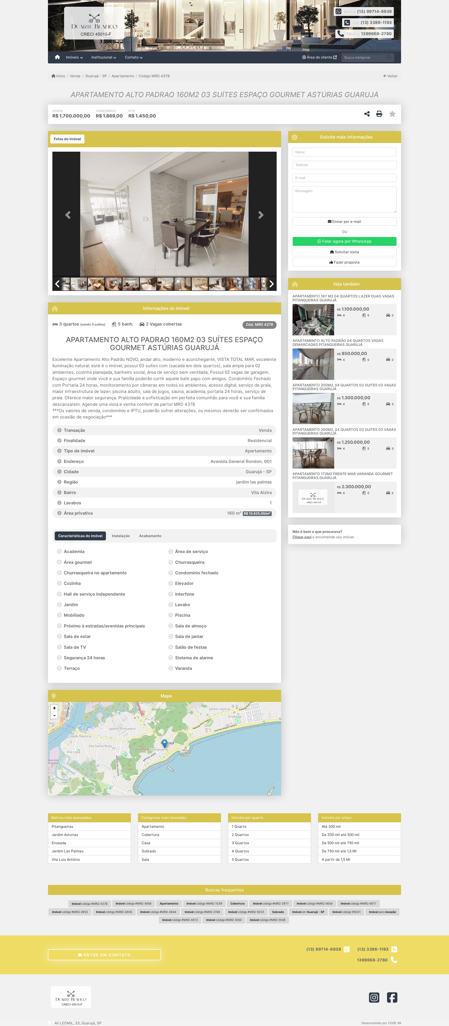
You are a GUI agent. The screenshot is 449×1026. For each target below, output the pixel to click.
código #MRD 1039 (204, 903)
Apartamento (123, 76)
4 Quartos (240, 851)
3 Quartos (240, 843)
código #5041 (347, 912)
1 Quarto (239, 826)
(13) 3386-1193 (376, 22)
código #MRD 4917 (358, 903)
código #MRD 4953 (70, 912)
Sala (145, 859)
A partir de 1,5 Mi (336, 859)
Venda (75, 76)
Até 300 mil (331, 826)
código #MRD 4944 (158, 912)
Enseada (59, 843)
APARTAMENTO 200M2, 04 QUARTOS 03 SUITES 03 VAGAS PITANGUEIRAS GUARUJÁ (344, 387)
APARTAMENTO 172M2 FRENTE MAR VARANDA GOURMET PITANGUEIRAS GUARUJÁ (343, 476)
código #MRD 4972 (180, 920)
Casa (146, 843)
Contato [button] (132, 57)
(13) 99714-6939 (374, 11)
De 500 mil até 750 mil (340, 843)
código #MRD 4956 (134, 903)
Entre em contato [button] (106, 955)
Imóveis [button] (72, 57)
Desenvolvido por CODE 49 (381, 1023)
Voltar (392, 76)
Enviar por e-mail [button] (346, 221)
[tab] (67, 139)
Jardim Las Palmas (67, 851)
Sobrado (149, 851)
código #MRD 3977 (271, 903)
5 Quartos (240, 859)
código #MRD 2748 (202, 912)
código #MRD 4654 (315, 903)
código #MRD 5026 (268, 920)
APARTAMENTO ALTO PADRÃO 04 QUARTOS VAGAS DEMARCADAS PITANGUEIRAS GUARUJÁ (338, 342)
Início (60, 76)
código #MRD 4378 (90, 903)
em (308, 912)
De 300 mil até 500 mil (340, 834)
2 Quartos (240, 834)
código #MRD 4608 (114, 912)
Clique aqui (302, 537)
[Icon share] (374, 997)
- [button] (54, 715)
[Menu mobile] (57, 57)
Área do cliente (319, 57)
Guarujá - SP (96, 76)
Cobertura (150, 834)
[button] (69, 215)
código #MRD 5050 (224, 920)
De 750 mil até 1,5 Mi (339, 851)
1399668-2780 (376, 33)
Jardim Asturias (65, 834)
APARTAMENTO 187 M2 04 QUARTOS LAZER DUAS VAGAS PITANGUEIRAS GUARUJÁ (343, 298)
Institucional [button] (101, 57)
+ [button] (54, 708)
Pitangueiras (62, 826)
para (382, 912)
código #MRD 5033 (246, 912)
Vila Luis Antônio (66, 859)
